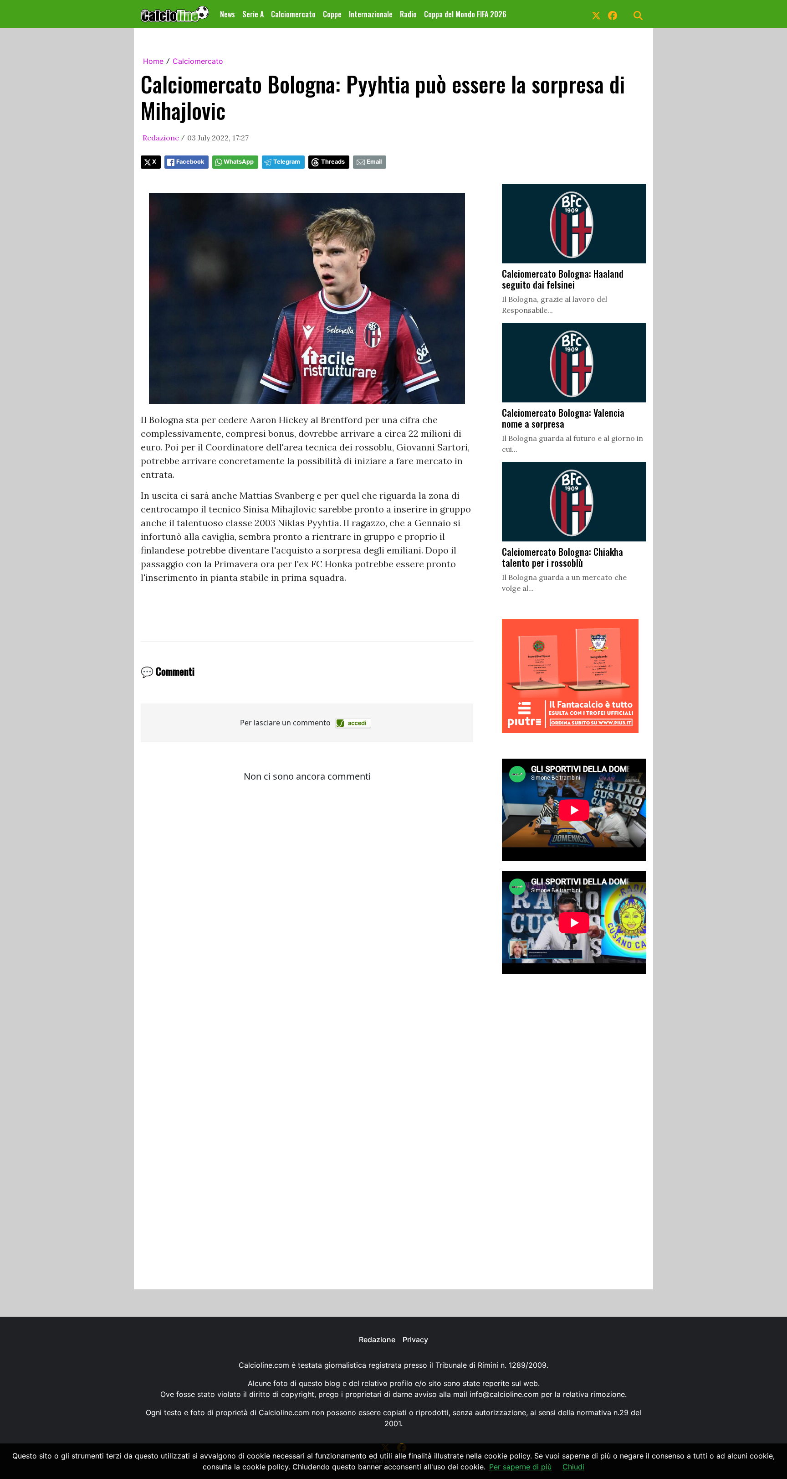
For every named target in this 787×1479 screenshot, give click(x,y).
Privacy (415, 1339)
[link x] (596, 14)
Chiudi (573, 1466)
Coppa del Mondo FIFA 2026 (465, 14)
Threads (333, 161)
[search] (638, 14)
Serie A (253, 14)
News (227, 14)
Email (374, 161)
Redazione (161, 137)
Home (153, 61)
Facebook (190, 161)
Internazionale (371, 14)
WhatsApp (239, 161)
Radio (408, 14)
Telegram (286, 161)
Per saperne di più (520, 1466)
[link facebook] (612, 14)
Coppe (332, 14)
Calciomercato (293, 14)
